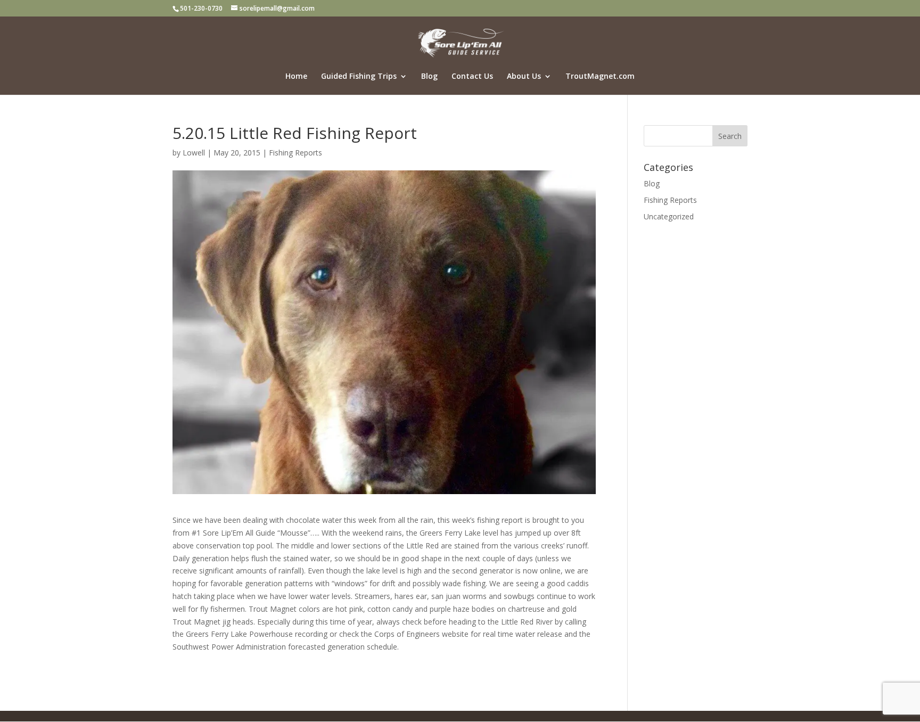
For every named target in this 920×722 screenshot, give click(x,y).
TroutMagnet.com (600, 76)
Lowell (194, 152)
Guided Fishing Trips (359, 76)
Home (296, 76)
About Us (524, 76)
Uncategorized (669, 216)
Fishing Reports (295, 152)
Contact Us (472, 76)
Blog (429, 76)
